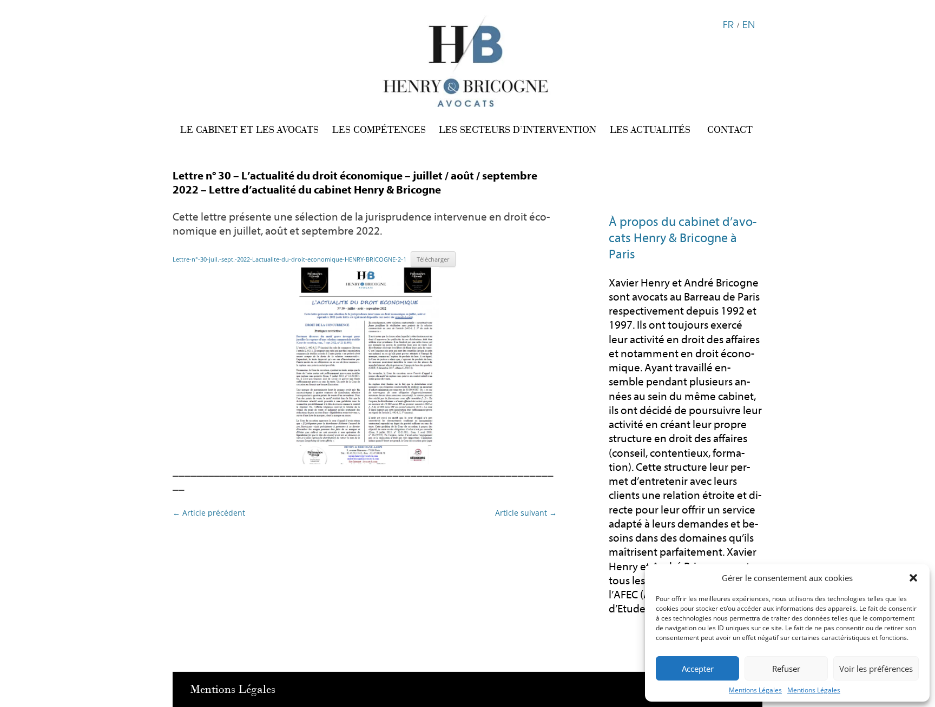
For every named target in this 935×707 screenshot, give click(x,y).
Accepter (698, 668)
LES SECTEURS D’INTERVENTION (517, 130)
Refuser (786, 668)
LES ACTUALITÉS (650, 130)
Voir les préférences (876, 668)
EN (748, 24)
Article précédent (209, 513)
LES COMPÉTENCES (379, 130)
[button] (913, 577)
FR (728, 24)
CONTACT (730, 130)
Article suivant (526, 513)
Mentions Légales (755, 690)
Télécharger (433, 259)
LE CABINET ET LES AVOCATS (249, 130)
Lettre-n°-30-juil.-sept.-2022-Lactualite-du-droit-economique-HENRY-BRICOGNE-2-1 (289, 259)
